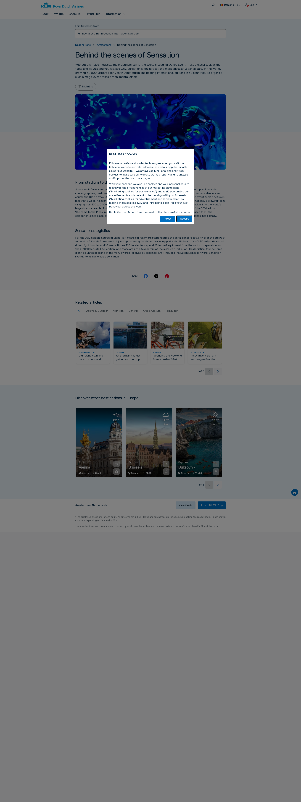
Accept (184, 218)
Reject (167, 218)
